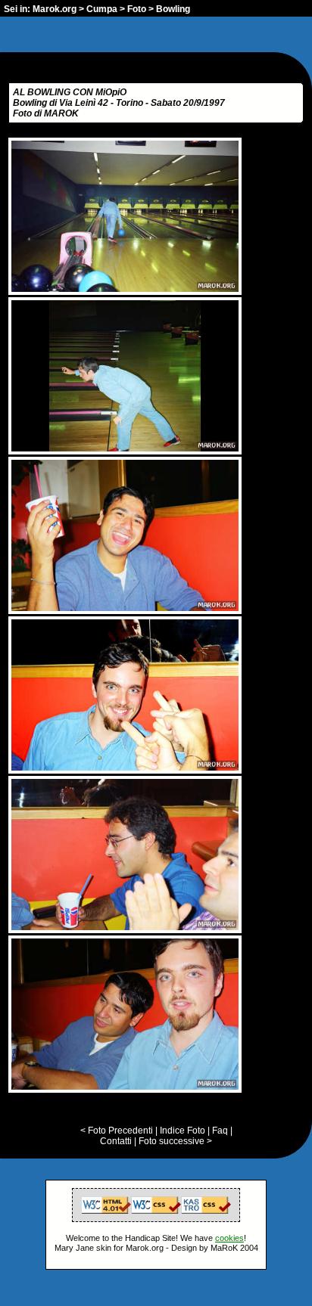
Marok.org (54, 9)
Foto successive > (175, 1141)
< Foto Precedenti (116, 1130)
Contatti (116, 1141)
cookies (229, 1237)
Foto (136, 9)
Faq (220, 1130)
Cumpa (101, 9)
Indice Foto (182, 1130)
